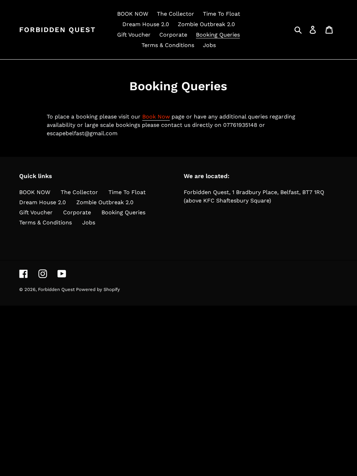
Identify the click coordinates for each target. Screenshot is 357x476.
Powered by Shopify (98, 289)
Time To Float (127, 192)
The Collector (79, 192)
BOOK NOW (34, 192)
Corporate (77, 212)
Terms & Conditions (45, 222)
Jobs (88, 222)
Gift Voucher (36, 212)
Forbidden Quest (57, 29)
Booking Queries (123, 212)
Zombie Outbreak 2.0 (105, 202)
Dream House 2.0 (42, 202)
